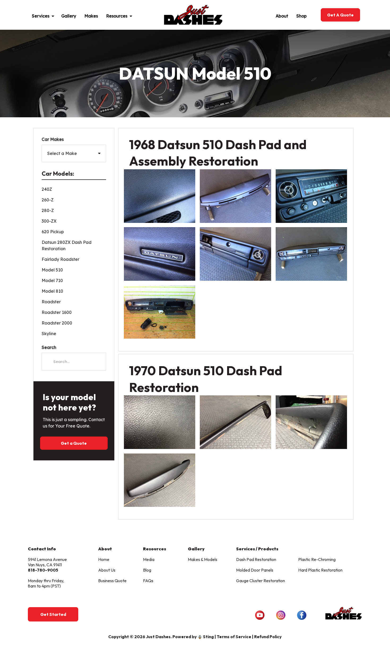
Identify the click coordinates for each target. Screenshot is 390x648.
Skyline (49, 333)
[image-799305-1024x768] (311, 254)
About (282, 16)
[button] (55, 15)
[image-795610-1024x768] (159, 196)
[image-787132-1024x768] (311, 196)
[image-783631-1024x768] (159, 254)
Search (49, 347)
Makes (91, 16)
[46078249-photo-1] (159, 480)
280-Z (48, 210)
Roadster (51, 301)
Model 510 (52, 270)
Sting (208, 636)
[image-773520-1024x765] (159, 312)
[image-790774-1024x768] (235, 196)
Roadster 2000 (57, 323)
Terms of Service (234, 636)
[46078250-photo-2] (311, 422)
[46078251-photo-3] (235, 422)
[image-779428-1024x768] (235, 254)
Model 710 (52, 280)
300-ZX (49, 221)
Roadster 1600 (57, 312)
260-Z (48, 199)
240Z (47, 189)
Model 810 (52, 291)
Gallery (68, 16)
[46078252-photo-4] (159, 422)
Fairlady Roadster (60, 259)
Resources (116, 16)
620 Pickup (53, 231)
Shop (301, 16)
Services (40, 16)
